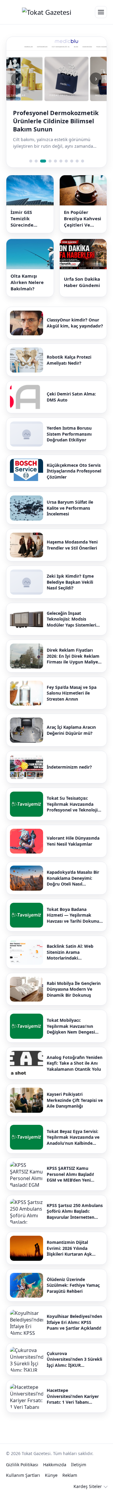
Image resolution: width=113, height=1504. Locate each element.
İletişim (78, 1464)
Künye (51, 1475)
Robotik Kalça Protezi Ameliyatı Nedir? (69, 360)
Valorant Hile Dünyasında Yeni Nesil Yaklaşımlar (73, 841)
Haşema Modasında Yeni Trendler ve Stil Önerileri (72, 545)
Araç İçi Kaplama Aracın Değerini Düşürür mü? (71, 730)
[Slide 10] (82, 161)
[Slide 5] (55, 161)
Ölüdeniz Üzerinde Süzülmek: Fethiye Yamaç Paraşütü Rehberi (73, 1285)
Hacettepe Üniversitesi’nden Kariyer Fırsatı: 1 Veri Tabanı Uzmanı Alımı (73, 1396)
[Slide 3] (43, 161)
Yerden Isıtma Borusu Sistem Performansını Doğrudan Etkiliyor (69, 434)
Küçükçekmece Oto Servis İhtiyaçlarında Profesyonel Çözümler (74, 471)
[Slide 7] (66, 161)
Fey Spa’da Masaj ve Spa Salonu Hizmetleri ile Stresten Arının (71, 693)
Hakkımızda (54, 1464)
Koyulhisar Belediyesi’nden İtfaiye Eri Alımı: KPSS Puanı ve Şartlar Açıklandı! (74, 1322)
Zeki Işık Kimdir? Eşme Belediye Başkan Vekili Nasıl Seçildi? (70, 582)
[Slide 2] (36, 161)
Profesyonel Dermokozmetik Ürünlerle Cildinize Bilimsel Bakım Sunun (56, 121)
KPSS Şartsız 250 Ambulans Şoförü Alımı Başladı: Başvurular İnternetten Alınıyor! (75, 1211)
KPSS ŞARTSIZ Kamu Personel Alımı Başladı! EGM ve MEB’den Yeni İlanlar (70, 1174)
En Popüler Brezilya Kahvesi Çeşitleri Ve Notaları (82, 218)
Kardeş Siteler (88, 1486)
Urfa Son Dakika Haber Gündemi (82, 282)
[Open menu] (101, 12)
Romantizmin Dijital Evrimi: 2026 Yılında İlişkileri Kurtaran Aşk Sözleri (69, 1248)
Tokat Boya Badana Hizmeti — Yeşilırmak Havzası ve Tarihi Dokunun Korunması (74, 915)
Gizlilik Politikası (22, 1464)
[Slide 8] (71, 161)
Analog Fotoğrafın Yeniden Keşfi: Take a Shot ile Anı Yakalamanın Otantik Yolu (74, 1063)
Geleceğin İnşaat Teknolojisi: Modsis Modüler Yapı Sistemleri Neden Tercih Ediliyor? (71, 619)
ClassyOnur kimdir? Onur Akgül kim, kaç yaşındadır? (75, 323)
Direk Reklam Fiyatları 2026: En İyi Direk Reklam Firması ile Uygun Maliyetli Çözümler (74, 656)
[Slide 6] (60, 161)
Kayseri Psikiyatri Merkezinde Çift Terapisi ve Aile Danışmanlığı (75, 1100)
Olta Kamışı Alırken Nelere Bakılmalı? (27, 282)
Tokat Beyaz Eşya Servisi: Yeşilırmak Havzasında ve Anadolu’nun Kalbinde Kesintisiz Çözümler (73, 1137)
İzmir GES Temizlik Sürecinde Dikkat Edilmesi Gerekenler (28, 218)
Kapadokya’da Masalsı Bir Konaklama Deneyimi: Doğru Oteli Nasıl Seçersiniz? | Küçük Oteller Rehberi (74, 878)
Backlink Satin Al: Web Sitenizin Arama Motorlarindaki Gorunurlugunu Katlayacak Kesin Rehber (75, 952)
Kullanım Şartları (23, 1475)
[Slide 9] (77, 161)
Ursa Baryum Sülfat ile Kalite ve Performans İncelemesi (70, 508)
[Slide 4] (50, 161)
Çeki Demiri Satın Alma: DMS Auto (71, 397)
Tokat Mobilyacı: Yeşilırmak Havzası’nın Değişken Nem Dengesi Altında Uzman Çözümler (73, 1026)
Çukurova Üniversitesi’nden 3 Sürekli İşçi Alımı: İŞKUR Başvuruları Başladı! (74, 1359)
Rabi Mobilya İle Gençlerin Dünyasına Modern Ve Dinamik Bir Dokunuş (74, 989)
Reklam (69, 1475)
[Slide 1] (30, 161)
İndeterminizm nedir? (69, 767)
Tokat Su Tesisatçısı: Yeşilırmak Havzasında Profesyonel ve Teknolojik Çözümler (73, 804)
